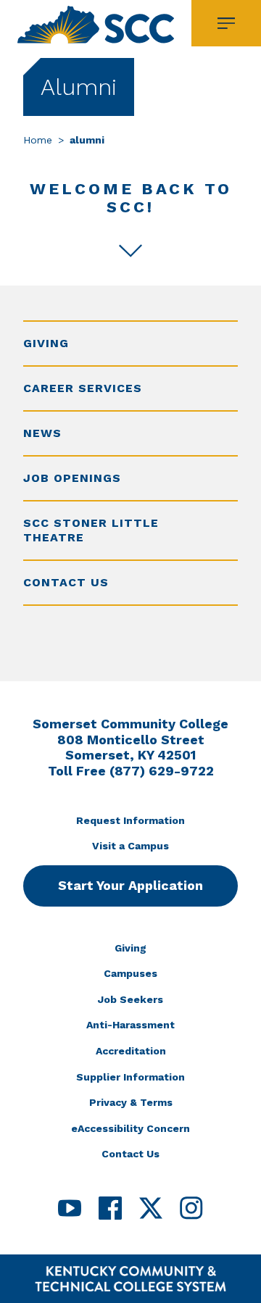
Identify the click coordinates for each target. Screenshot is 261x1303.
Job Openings (72, 478)
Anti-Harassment (130, 1025)
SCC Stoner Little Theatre (91, 530)
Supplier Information (130, 1077)
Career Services (82, 388)
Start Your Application (130, 885)
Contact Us (66, 582)
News (42, 433)
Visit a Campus (130, 846)
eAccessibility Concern (130, 1128)
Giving (46, 343)
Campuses (130, 973)
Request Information (130, 820)
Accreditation (131, 1051)
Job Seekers (130, 999)
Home (37, 140)
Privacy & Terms (131, 1102)
